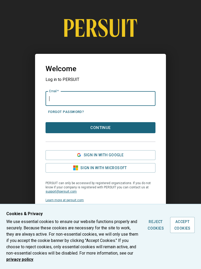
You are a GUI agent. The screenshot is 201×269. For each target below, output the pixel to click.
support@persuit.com (61, 191)
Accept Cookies (182, 225)
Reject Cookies (156, 225)
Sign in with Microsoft (103, 168)
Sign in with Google (104, 155)
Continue (100, 127)
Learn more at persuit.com (65, 200)
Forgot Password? (66, 112)
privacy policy (19, 259)
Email (54, 91)
